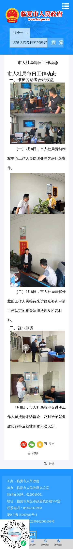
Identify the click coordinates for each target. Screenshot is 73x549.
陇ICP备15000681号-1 (22, 514)
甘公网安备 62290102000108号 (33, 521)
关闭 (51, 444)
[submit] (55, 42)
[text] (28, 42)
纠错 (51, 463)
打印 (35, 453)
